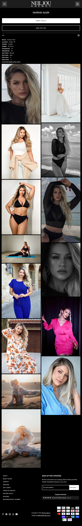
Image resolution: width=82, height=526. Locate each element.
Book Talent (7, 479)
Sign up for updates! (51, 476)
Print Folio (41, 21)
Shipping (6, 496)
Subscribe (73, 487)
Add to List (41, 28)
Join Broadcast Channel (11, 499)
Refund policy (8, 493)
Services (6, 484)
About (5, 476)
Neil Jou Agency (46, 513)
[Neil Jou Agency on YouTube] (17, 514)
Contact (6, 481)
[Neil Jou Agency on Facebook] (3, 514)
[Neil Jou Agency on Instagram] (10, 514)
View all (69, 498)
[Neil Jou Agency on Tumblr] (13, 514)
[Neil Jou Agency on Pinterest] (6, 514)
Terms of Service (9, 490)
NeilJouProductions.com (43, 515)
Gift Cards (7, 487)
